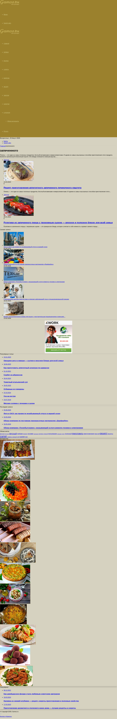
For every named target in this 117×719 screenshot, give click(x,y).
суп (18, 437)
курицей (46, 434)
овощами (59, 433)
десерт (25, 434)
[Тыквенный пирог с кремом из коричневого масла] (18, 562)
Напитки (6, 104)
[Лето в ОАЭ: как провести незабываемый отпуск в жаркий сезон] (14, 245)
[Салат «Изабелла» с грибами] (15, 500)
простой (97, 434)
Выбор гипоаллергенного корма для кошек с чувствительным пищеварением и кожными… (34, 316)
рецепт (103, 433)
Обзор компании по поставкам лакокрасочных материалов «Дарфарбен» (29, 264)
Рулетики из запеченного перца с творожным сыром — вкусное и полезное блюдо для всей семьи (58, 222)
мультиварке (52, 434)
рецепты (110, 434)
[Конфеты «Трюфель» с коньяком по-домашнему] (15, 665)
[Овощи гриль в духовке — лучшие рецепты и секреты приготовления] (17, 459)
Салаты (6, 69)
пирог (63, 433)
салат (3, 436)
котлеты (41, 434)
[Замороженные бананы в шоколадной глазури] (15, 541)
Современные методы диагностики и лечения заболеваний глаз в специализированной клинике (36, 299)
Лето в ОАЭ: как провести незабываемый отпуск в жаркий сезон (25, 247)
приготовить (77, 433)
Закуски (6, 95)
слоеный (14, 437)
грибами (20, 434)
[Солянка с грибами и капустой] (15, 521)
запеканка (36, 433)
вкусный (13, 434)
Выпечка (6, 78)
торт (26, 437)
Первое (6, 52)
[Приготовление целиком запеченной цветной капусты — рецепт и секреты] (13, 624)
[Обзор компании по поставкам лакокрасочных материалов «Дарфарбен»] (14, 262)
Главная (3, 146)
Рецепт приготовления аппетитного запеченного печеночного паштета (42, 187)
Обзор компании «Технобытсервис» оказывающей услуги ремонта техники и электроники (34, 282)
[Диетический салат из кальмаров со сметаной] (15, 480)
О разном (7, 112)
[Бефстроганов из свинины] (16, 685)
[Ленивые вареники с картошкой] (15, 603)
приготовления (89, 434)
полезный (68, 434)
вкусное (2, 434)
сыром (22, 437)
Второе (6, 61)
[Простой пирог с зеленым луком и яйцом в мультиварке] (15, 582)
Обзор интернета (13, 121)
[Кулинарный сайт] (9, 4)
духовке (30, 434)
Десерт (6, 87)
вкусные (7, 433)
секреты (9, 437)
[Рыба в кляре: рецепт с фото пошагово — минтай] (18, 644)
